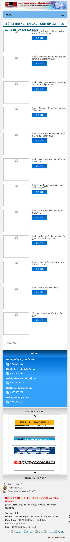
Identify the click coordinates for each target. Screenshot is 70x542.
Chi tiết (39, 38)
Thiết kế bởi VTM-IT (55, 538)
